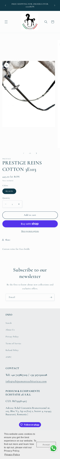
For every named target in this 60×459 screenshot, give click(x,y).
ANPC (9, 357)
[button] (6, 21)
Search (9, 323)
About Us (10, 329)
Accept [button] (46, 444)
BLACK (9, 191)
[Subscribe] (51, 297)
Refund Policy (12, 350)
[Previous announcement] (5, 5)
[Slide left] (24, 153)
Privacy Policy (12, 336)
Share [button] (7, 240)
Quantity (6, 198)
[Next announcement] (55, 5)
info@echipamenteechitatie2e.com (26, 381)
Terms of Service (13, 343)
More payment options (30, 231)
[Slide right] (36, 153)
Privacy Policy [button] (12, 454)
